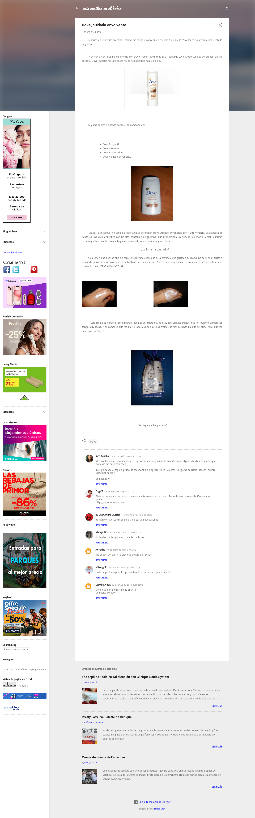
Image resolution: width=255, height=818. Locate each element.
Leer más (217, 706)
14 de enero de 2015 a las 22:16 (127, 585)
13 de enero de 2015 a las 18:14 (136, 515)
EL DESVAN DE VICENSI (108, 514)
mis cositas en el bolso (102, 8)
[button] (220, 25)
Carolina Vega (103, 584)
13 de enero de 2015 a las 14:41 (119, 491)
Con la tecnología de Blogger (154, 801)
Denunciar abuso (12, 252)
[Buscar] (227, 9)
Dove (93, 441)
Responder (102, 484)
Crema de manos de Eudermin (103, 757)
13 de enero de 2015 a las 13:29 (125, 456)
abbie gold (101, 567)
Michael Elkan (159, 809)
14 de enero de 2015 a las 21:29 (124, 567)
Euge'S (99, 491)
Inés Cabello (102, 456)
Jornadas (100, 549)
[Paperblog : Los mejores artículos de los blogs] (11, 710)
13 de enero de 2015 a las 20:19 (125, 532)
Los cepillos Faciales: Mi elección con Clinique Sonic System (125, 677)
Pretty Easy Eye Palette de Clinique (107, 717)
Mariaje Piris (102, 532)
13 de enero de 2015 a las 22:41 (122, 550)
